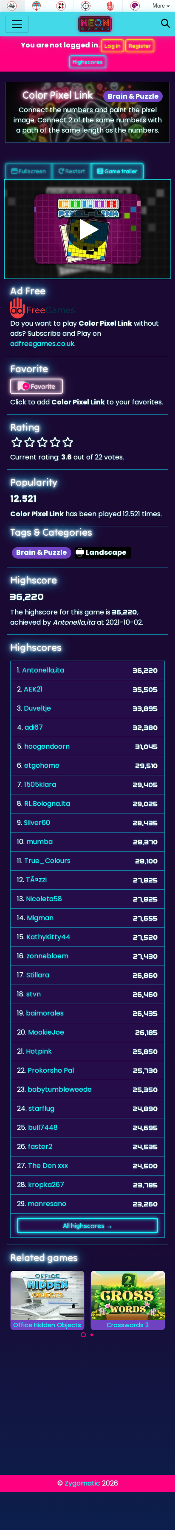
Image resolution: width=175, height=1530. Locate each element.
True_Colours (47, 861)
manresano (47, 1204)
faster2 (40, 1146)
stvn (33, 994)
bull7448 (43, 1127)
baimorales (45, 1013)
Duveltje (37, 708)
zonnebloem (47, 956)
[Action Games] (86, 6)
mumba (39, 842)
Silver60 (37, 822)
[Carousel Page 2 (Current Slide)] (91, 1334)
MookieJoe (46, 1032)
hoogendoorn (47, 746)
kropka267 (46, 1185)
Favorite (42, 386)
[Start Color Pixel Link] (87, 229)
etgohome (41, 765)
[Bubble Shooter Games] (36, 6)
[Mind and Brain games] (134, 6)
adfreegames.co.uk (42, 344)
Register (140, 46)
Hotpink (39, 1051)
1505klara (40, 784)
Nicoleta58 (44, 899)
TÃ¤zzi (36, 880)
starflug (41, 1108)
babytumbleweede (60, 1089)
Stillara (37, 975)
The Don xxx (48, 1165)
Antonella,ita (43, 670)
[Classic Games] (12, 6)
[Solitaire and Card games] (61, 6)
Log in (112, 46)
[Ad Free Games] (110, 6)
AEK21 (33, 689)
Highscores (88, 62)
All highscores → (88, 1225)
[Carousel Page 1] (83, 1334)
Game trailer (120, 171)
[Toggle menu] (17, 24)
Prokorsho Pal (51, 1070)
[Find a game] (165, 24)
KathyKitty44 (48, 937)
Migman (40, 918)
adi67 (34, 727)
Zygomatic (82, 1483)
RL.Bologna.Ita (47, 803)
